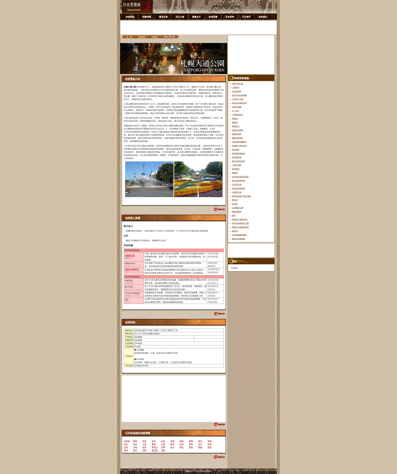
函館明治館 (236, 134)
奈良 (144, 447)
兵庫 (163, 447)
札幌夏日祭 (130, 255)
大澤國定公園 (237, 208)
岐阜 (172, 444)
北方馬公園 (236, 184)
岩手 (154, 441)
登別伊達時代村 (238, 161)
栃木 (200, 441)
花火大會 (180, 17)
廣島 (191, 447)
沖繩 (163, 450)
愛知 (154, 444)
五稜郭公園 (236, 192)
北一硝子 (235, 111)
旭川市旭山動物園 (239, 95)
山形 (163, 441)
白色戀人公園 (237, 99)
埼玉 (126, 444)
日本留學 (229, 17)
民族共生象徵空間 (239, 103)
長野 (191, 444)
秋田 (144, 441)
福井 (209, 444)
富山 (172, 447)
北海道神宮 (236, 91)
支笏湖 (235, 204)
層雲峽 (235, 173)
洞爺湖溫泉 (236, 212)
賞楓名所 (196, 17)
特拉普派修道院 (238, 188)
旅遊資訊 (263, 17)
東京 (135, 444)
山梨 (182, 444)
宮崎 (144, 450)
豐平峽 (235, 200)
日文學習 (246, 17)
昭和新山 (235, 126)
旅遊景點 (130, 17)
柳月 (234, 215)
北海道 (154, 37)
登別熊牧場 (236, 157)
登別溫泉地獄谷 (238, 153)
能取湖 (235, 231)
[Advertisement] (199, 27)
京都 (126, 447)
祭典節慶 (213, 17)
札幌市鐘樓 (236, 107)
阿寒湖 (235, 118)
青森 (135, 441)
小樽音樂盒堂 (237, 115)
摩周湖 (235, 122)
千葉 (144, 444)
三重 (163, 444)
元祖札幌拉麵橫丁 (239, 142)
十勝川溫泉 (236, 165)
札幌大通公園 (237, 84)
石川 (200, 444)
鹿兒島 (155, 450)
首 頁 (129, 37)
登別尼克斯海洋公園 (240, 223)
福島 (182, 441)
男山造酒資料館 (238, 181)
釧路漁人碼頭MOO (240, 219)
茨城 (209, 441)
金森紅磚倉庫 (237, 130)
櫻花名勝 (163, 17)
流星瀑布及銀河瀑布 (240, 177)
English (234, 268)
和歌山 (155, 447)
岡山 (182, 447)
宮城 (172, 441)
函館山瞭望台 (237, 138)
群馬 (191, 441)
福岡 (209, 447)
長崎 (126, 450)
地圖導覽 (146, 17)
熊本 (135, 450)
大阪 (135, 447)
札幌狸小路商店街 (239, 146)
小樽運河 (235, 87)
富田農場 (235, 169)
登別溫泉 (235, 150)
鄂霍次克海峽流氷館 (240, 227)
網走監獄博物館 (238, 239)
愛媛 (200, 447)
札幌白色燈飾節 (132, 269)
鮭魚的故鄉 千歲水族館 (241, 196)
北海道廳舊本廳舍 (239, 235)
